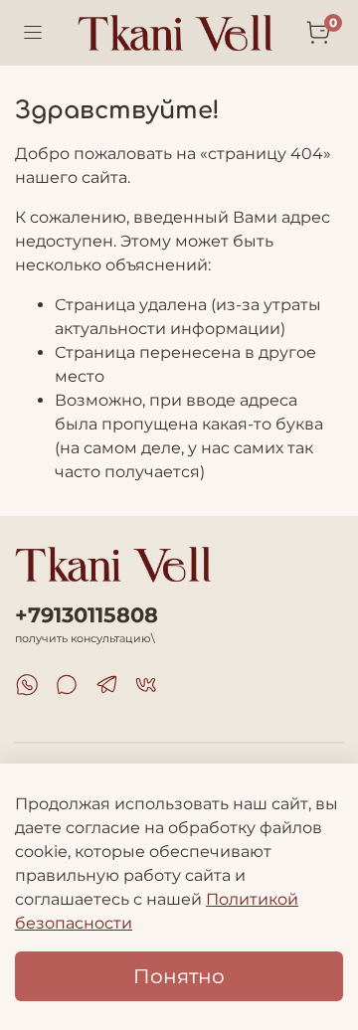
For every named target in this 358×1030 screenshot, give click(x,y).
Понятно (179, 976)
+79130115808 (86, 614)
